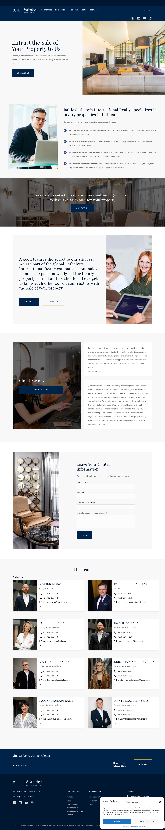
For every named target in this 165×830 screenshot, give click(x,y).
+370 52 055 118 (50, 597)
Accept (117, 821)
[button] (160, 802)
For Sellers (61, 10)
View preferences (147, 821)
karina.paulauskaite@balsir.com (57, 718)
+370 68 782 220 (50, 632)
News (84, 10)
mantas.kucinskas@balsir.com (56, 679)
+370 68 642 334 (50, 593)
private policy (119, 765)
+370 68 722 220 (50, 671)
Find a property (95, 797)
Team (69, 801)
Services (70, 797)
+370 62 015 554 (125, 671)
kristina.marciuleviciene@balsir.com (134, 679)
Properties (46, 10)
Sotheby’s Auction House (24, 796)
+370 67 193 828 (125, 632)
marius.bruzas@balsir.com (55, 602)
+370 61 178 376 (50, 710)
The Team (29, 301)
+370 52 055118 (125, 675)
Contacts (142, 826)
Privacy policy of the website (129, 826)
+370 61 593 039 (125, 710)
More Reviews (41, 390)
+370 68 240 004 (125, 593)
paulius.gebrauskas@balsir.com (132, 602)
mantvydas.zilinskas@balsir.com (132, 718)
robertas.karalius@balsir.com (131, 641)
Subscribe (142, 764)
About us (74, 10)
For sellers (93, 801)
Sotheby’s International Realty (26, 791)
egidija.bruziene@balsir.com (55, 641)
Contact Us (23, 73)
